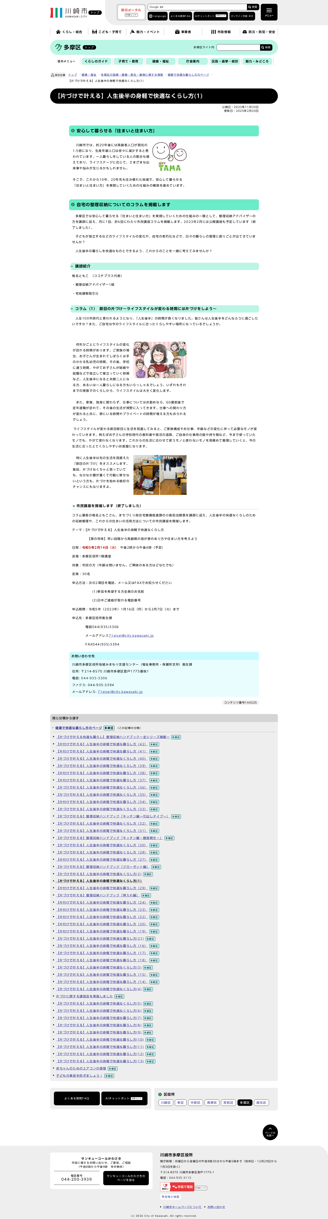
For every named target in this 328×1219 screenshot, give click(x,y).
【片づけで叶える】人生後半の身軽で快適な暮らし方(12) (105, 1054)
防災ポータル (131, 12)
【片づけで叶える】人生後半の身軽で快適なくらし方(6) (104, 1010)
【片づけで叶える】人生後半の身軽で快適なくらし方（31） (107, 830)
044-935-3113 (180, 1177)
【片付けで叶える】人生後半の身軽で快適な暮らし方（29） (107, 888)
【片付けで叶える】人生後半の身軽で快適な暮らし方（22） (107, 916)
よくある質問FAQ (76, 1098)
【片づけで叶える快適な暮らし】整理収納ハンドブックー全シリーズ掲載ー (118, 737)
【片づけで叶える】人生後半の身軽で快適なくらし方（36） (107, 787)
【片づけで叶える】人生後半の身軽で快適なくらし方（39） (107, 765)
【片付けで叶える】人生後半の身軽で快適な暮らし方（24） (107, 902)
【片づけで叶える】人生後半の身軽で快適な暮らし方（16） (107, 945)
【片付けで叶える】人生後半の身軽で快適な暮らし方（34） (107, 801)
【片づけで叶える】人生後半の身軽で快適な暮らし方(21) (105, 938)
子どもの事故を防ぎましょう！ (84, 1075)
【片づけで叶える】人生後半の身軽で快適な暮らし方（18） (107, 960)
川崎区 (166, 1102)
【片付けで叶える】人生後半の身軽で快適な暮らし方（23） (107, 909)
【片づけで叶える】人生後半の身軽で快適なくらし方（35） (107, 794)
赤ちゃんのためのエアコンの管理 (86, 1068)
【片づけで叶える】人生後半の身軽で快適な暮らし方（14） (107, 981)
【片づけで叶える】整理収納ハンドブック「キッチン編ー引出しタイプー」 (118, 816)
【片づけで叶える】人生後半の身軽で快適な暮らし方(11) (105, 1046)
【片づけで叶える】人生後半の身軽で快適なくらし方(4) (104, 989)
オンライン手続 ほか (242, 16)
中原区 (196, 1102)
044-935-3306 (94, 678)
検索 (254, 7)
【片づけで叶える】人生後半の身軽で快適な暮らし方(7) (104, 1017)
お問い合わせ (216, 1207)
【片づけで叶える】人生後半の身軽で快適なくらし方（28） (107, 852)
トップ (72, 74)
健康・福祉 (89, 74)
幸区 (180, 1102)
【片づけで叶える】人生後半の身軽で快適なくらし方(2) (104, 874)
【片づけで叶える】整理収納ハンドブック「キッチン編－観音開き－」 (114, 837)
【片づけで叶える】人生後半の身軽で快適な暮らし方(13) (105, 1061)
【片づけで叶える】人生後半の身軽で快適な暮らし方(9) (104, 1032)
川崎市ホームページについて (182, 1207)
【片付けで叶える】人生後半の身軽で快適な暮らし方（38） (107, 773)
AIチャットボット (210, 16)
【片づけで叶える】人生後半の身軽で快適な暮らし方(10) (105, 1039)
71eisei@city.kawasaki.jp (131, 635)
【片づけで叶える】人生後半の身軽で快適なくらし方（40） (107, 758)
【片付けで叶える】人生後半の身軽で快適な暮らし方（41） (107, 751)
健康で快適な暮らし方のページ (188, 74)
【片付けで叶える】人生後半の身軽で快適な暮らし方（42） (107, 744)
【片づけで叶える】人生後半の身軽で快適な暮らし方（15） (107, 974)
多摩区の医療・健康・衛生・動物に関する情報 (132, 74)
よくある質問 (181, 16)
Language (160, 16)
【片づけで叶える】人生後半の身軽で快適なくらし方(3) (104, 967)
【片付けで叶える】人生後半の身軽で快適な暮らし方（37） (107, 780)
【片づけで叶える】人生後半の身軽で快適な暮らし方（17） (107, 953)
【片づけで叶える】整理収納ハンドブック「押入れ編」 (103, 895)
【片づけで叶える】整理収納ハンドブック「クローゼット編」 (108, 866)
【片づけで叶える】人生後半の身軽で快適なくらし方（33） (107, 809)
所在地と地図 (171, 1196)
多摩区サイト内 (204, 47)
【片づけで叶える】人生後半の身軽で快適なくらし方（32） (107, 823)
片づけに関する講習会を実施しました (89, 996)
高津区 (212, 1102)
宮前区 (228, 1102)
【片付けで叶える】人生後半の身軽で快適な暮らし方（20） (107, 924)
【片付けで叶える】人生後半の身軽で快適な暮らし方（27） (107, 859)
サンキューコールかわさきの (126, 1178)
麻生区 (261, 1102)
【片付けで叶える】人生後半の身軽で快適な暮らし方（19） (107, 931)
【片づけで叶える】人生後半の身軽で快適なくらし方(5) (104, 1003)
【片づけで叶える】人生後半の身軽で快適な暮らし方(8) (104, 1025)
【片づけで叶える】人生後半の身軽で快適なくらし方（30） (107, 845)
